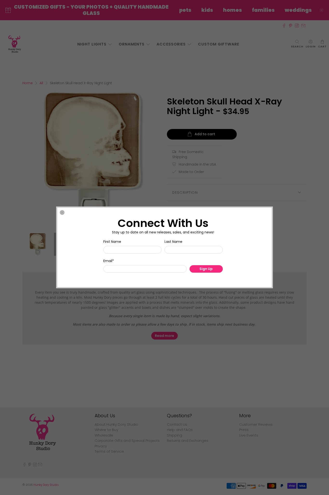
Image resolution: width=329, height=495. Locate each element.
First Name (112, 241)
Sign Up (206, 269)
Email (108, 260)
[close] (62, 212)
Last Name (173, 241)
